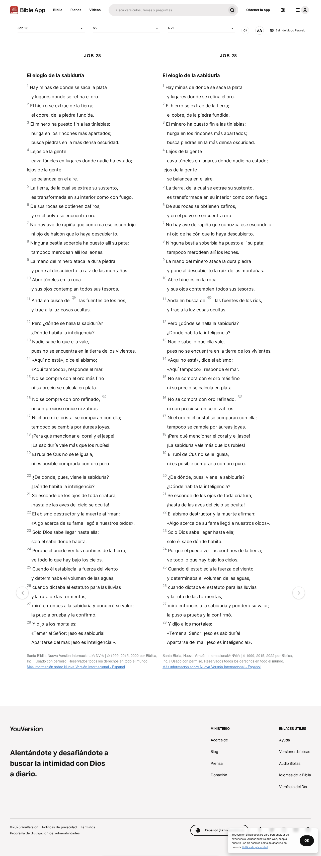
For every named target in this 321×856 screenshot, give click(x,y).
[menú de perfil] (301, 10)
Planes (75, 10)
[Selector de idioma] (283, 10)
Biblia (57, 10)
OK (306, 840)
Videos (95, 10)
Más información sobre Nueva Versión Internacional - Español (76, 666)
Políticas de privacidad (59, 827)
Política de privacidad (255, 847)
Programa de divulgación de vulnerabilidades (45, 833)
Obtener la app (258, 10)
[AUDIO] (245, 30)
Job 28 (23, 28)
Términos (88, 827)
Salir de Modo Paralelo (290, 30)
